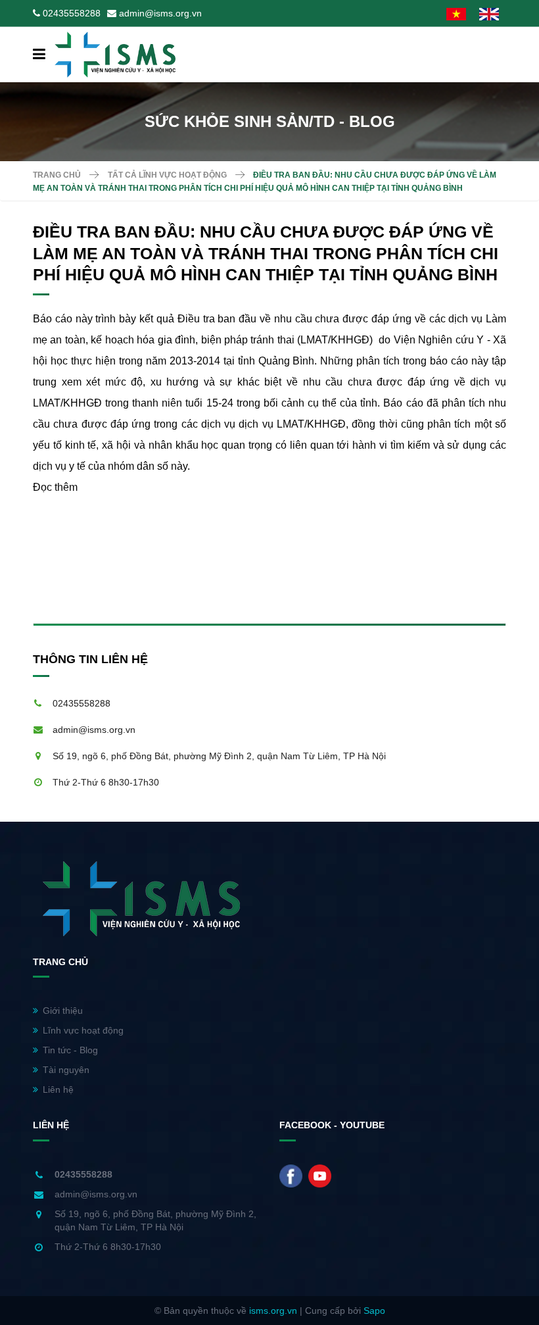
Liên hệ (58, 1089)
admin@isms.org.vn (160, 13)
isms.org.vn (273, 1310)
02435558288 (72, 13)
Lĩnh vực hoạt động (83, 1030)
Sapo (374, 1310)
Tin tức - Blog (70, 1050)
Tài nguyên (66, 1069)
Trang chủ (57, 175)
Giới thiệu (63, 1010)
